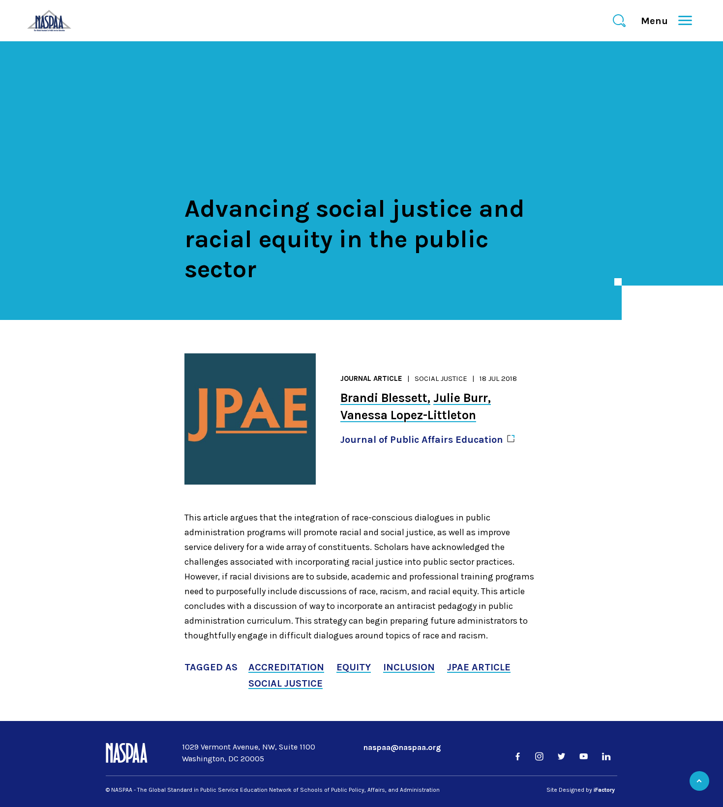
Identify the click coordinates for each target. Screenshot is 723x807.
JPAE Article (479, 667)
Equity (353, 667)
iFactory (604, 789)
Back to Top (699, 781)
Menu (658, 21)
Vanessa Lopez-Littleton (408, 415)
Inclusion (409, 667)
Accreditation (286, 667)
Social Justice (441, 378)
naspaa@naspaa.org (402, 747)
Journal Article (371, 378)
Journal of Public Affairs (421, 439)
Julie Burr (460, 398)
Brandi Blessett (383, 398)
